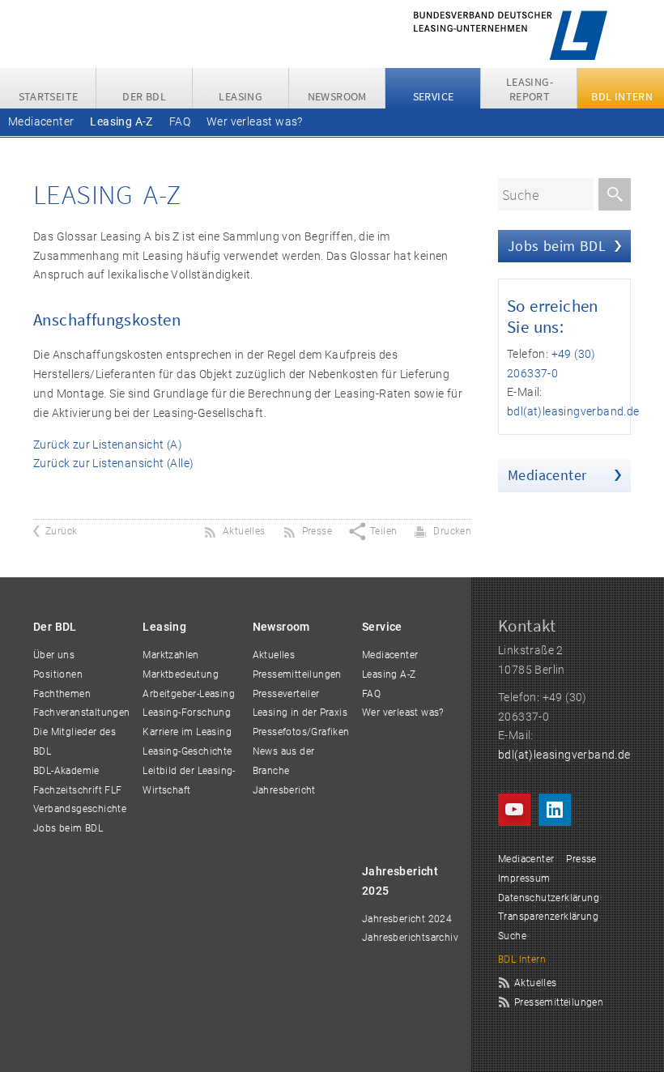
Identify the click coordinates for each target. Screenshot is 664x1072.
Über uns (53, 655)
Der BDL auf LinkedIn (554, 809)
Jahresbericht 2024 (407, 919)
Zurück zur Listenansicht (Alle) (113, 463)
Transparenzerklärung (548, 916)
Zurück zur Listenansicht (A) (107, 444)
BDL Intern (522, 959)
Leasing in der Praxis (300, 712)
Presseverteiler (286, 694)
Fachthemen (62, 694)
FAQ (179, 121)
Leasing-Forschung (187, 712)
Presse (581, 859)
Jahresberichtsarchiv (410, 937)
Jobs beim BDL (557, 245)
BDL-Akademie (66, 770)
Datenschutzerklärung (548, 898)
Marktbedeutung (181, 674)
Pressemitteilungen (297, 674)
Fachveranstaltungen (81, 712)
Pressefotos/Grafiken (301, 732)
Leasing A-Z (121, 121)
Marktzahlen (170, 655)
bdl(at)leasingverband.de (573, 411)
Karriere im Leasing (187, 732)
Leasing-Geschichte (187, 751)
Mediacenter (41, 121)
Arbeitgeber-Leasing (189, 694)
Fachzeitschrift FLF (77, 790)
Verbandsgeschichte (79, 809)
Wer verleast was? (254, 121)
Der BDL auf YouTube (514, 809)
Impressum (524, 878)
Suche (512, 936)
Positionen (58, 674)
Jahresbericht (284, 790)
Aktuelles (274, 655)
